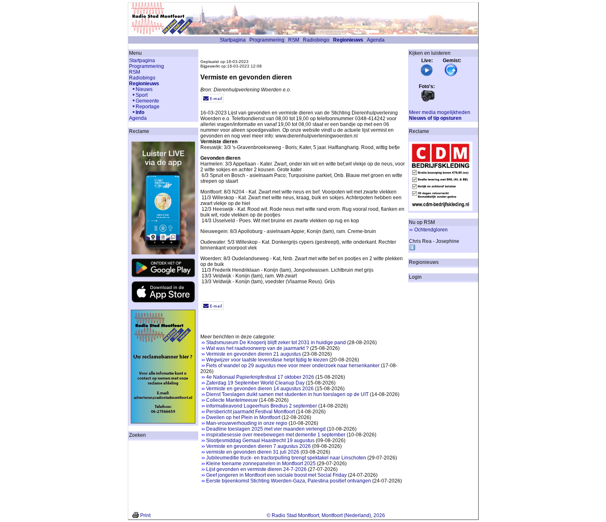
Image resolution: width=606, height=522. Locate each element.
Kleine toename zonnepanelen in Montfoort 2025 (261, 463)
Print (145, 515)
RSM (293, 40)
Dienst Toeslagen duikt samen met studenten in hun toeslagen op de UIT (287, 394)
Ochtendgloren (431, 230)
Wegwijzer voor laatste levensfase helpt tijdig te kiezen (267, 360)
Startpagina (233, 40)
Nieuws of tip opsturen (435, 118)
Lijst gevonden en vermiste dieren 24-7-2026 (256, 469)
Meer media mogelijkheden (439, 112)
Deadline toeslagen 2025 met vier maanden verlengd (266, 429)
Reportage (148, 107)
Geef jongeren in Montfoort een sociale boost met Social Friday (276, 475)
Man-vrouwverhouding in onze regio (246, 423)
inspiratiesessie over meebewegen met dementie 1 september (275, 435)
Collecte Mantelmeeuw (232, 400)
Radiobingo (316, 40)
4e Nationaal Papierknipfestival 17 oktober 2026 (260, 377)
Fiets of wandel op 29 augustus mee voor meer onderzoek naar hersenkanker (293, 365)
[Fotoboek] (428, 101)
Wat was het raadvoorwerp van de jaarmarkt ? (257, 348)
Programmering (266, 40)
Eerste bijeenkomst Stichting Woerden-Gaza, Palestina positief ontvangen (288, 481)
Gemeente (147, 101)
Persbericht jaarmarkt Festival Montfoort (250, 412)
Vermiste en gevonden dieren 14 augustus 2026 (260, 389)
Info (140, 112)
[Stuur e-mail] (212, 101)
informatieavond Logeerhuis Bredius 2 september (261, 406)
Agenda (376, 40)
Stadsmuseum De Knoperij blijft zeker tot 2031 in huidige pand (276, 342)
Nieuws (144, 89)
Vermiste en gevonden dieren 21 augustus (253, 354)
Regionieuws (348, 40)
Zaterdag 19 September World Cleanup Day (255, 383)
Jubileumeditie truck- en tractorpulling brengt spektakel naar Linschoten (286, 458)
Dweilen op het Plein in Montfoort (243, 417)
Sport (142, 95)
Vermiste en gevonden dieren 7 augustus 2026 (258, 446)
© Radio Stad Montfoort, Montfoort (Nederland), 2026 (326, 515)
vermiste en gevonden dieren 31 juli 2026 (252, 452)
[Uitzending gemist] (451, 75)
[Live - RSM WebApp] (426, 75)
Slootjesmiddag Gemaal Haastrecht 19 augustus (260, 440)
